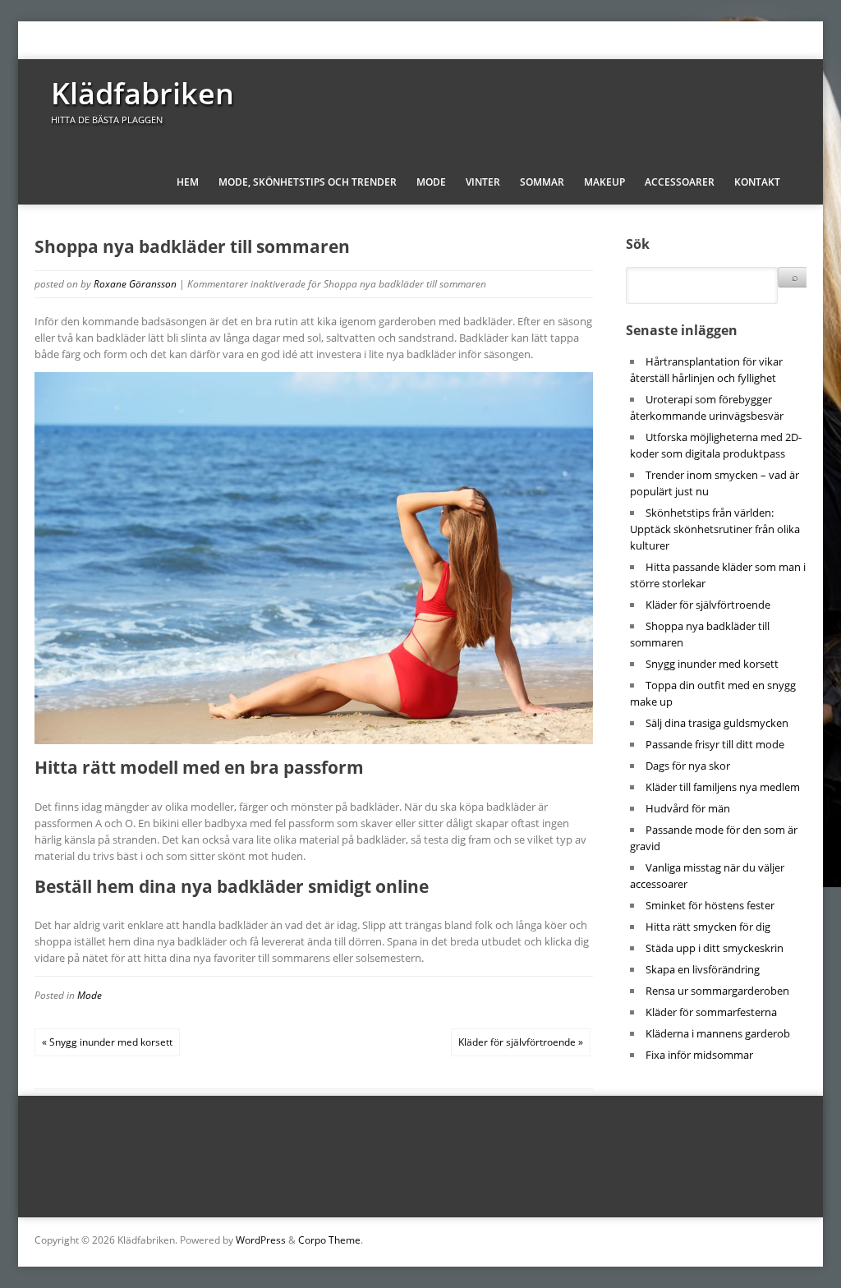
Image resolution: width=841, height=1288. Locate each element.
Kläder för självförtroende (708, 604)
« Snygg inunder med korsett (107, 1042)
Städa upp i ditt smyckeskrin (715, 948)
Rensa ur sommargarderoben (717, 990)
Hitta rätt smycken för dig (708, 926)
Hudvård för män (688, 808)
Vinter (483, 182)
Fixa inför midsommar (699, 1054)
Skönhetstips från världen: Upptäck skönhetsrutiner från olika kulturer (715, 529)
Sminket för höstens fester (710, 905)
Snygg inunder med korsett (712, 663)
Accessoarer (680, 182)
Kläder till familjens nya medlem (723, 787)
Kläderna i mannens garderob (718, 1033)
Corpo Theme (329, 1240)
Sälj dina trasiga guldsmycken (717, 722)
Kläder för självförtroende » (520, 1042)
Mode (431, 182)
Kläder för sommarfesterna (711, 1012)
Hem (188, 182)
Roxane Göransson (135, 284)
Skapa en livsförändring (703, 969)
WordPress (261, 1240)
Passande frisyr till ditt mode (715, 744)
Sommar (542, 182)
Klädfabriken (142, 93)
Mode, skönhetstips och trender (307, 182)
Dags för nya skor (688, 765)
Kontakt (757, 182)
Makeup (604, 182)
